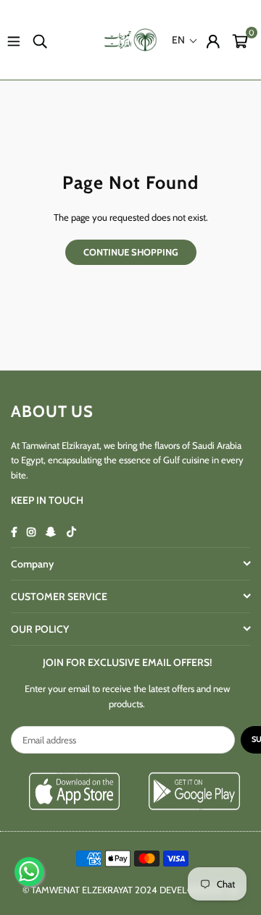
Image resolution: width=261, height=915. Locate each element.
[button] (240, 40)
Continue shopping (130, 252)
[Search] (40, 40)
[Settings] (213, 40)
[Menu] (14, 40)
